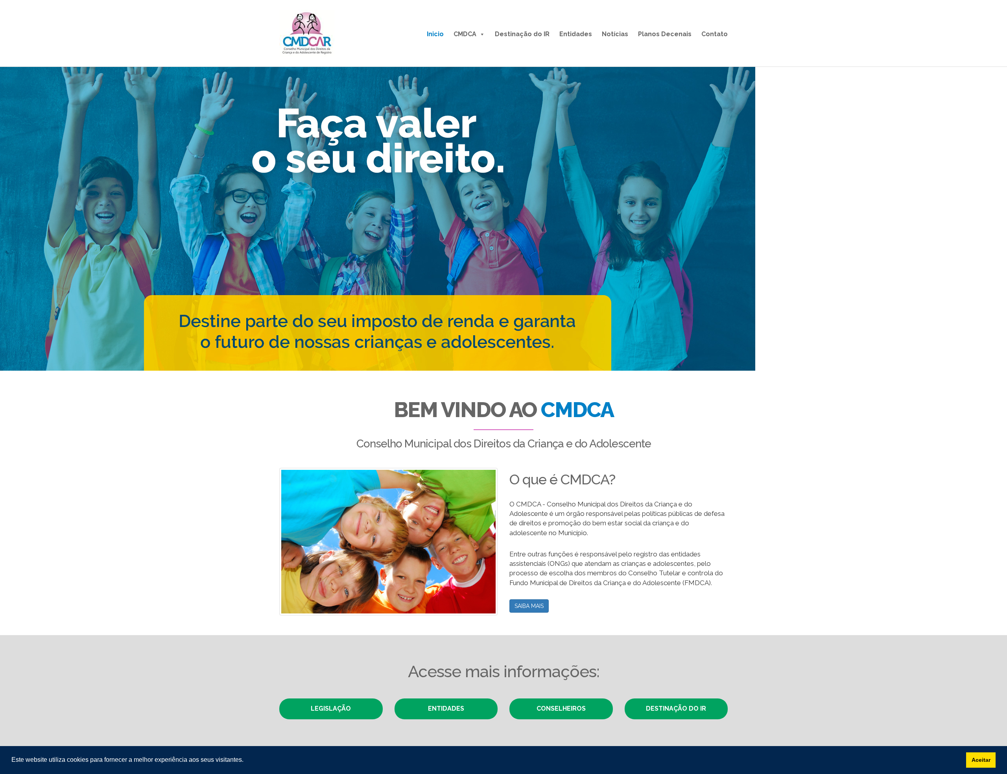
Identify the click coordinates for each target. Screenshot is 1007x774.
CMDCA (465, 34)
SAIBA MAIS (529, 606)
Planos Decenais (665, 34)
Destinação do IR (522, 34)
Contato (714, 34)
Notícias (615, 34)
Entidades (575, 34)
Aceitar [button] (981, 760)
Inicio (435, 34)
